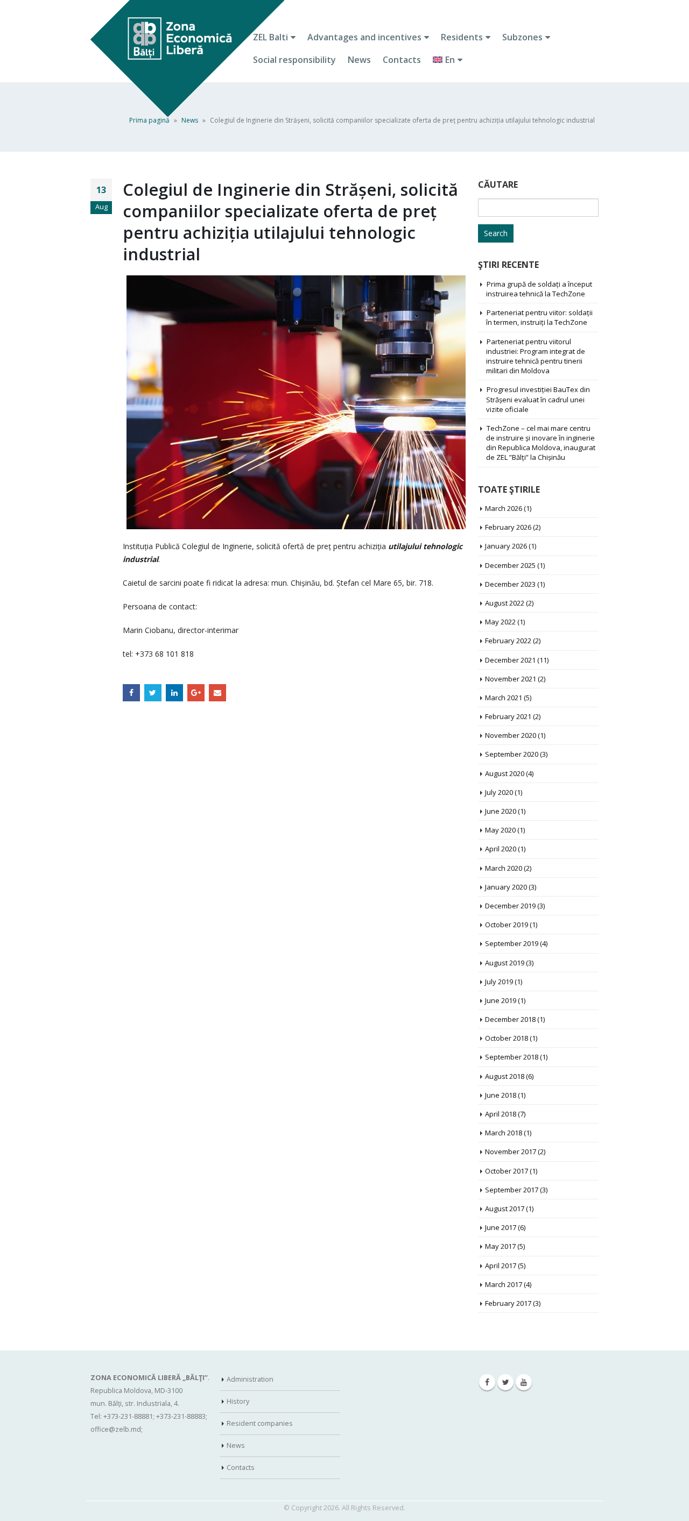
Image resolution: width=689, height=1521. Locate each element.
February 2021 (508, 716)
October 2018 (506, 1038)
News (359, 60)
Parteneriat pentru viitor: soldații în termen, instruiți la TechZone (539, 317)
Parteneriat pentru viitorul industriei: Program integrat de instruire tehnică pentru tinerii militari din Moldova (535, 356)
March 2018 (503, 1133)
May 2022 (500, 622)
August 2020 (504, 773)
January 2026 (506, 546)
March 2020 (503, 868)
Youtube (524, 1382)
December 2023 (510, 584)
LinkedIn (174, 692)
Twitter (152, 692)
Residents (462, 37)
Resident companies (260, 1423)
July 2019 (499, 981)
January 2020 (506, 887)
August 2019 (504, 963)
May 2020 (500, 830)
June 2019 (500, 1000)
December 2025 (510, 565)
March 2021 (503, 697)
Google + (196, 692)
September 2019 (511, 943)
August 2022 (504, 603)
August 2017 (504, 1208)
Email (217, 692)
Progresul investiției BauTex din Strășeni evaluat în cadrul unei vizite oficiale (538, 399)
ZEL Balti (270, 37)
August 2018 (504, 1076)
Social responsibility (294, 60)
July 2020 (499, 792)
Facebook (131, 692)
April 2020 (500, 849)
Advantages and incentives (364, 37)
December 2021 (510, 660)
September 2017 (511, 1190)
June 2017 (500, 1227)
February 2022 (508, 640)
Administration (250, 1379)
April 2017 (500, 1265)
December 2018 (510, 1019)
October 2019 (506, 924)
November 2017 (510, 1151)
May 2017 (500, 1246)
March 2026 (503, 508)
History (238, 1401)
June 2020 (500, 811)
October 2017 (506, 1171)
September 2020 (511, 754)
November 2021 (510, 679)
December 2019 (510, 906)
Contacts (402, 60)
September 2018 (511, 1057)
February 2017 (508, 1303)
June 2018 (500, 1095)
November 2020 (510, 735)
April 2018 (500, 1114)
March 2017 (503, 1284)
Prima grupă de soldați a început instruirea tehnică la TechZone (539, 288)
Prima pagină (149, 120)
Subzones (522, 37)
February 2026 (508, 527)
